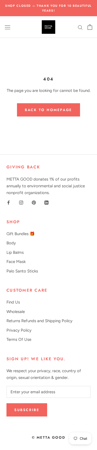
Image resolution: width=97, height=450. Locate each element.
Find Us (13, 302)
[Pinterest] (34, 202)
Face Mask (16, 261)
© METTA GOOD (48, 437)
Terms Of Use (18, 339)
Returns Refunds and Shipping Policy (39, 320)
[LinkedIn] (46, 202)
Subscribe (26, 409)
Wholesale (15, 311)
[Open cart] (90, 27)
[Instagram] (21, 202)
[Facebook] (8, 202)
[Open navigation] (7, 27)
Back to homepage (48, 109)
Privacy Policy (19, 330)
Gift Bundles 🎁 (20, 233)
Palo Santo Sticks (22, 271)
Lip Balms (15, 252)
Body (11, 243)
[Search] (80, 27)
